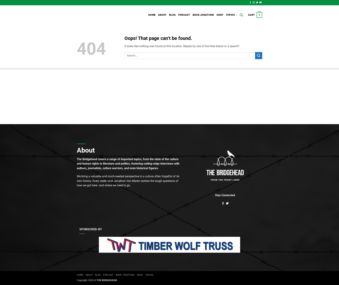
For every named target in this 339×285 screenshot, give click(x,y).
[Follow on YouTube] (260, 2)
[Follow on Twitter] (257, 2)
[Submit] (258, 55)
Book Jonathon (203, 14)
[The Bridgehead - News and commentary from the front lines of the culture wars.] (100, 15)
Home (152, 14)
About (162, 14)
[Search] (241, 15)
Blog (172, 14)
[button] (255, 15)
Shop (219, 14)
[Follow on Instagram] (254, 2)
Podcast (184, 14)
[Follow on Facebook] (250, 2)
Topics (230, 14)
